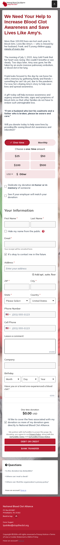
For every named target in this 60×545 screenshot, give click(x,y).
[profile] (43, 4)
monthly (42, 142)
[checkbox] (30, 186)
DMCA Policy (33, 537)
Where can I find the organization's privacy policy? (27, 482)
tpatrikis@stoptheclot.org (16, 525)
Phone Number (12, 308)
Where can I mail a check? (17, 476)
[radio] (18, 142)
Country (35, 294)
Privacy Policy (35, 434)
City (33, 280)
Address (8, 262)
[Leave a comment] (30, 346)
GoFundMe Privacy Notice (39, 437)
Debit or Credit (30, 441)
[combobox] (8, 314)
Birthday (9, 373)
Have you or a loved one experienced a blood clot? (28, 388)
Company (9, 359)
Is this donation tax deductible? (19, 471)
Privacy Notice (42, 534)
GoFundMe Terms (16, 437)
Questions (14, 465)
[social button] (54, 3)
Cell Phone (10, 322)
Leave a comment (14, 336)
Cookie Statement (18, 537)
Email (7, 238)
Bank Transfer (30, 448)
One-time (18, 142)
